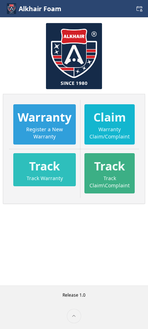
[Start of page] (74, 316)
